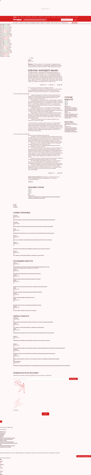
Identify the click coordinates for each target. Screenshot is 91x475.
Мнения (37, 22)
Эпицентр (21, 22)
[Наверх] (1, 422)
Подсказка (48, 22)
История (56, 22)
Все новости (16, 22)
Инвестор (27, 22)
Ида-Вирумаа (32, 22)
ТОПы (52, 22)
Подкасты (42, 22)
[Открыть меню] (18, 17)
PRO (60, 22)
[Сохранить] (13, 218)
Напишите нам (64, 22)
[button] (41, 379)
